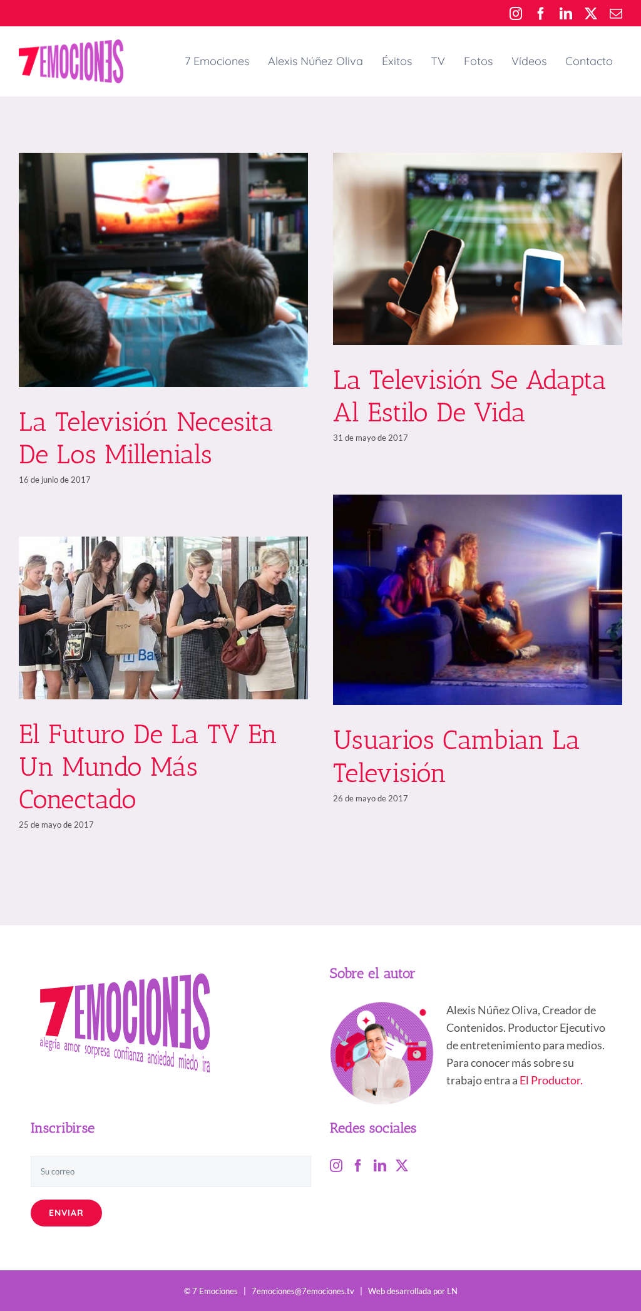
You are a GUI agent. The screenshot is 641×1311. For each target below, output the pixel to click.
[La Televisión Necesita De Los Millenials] (163, 270)
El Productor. (551, 1080)
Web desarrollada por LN (413, 1291)
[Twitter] (402, 1165)
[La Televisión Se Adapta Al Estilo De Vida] (477, 249)
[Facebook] (358, 1165)
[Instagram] (336, 1165)
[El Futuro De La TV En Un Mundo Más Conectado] (163, 618)
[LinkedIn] (380, 1165)
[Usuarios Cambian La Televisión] (477, 600)
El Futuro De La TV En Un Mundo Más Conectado (148, 767)
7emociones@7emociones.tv (303, 1291)
